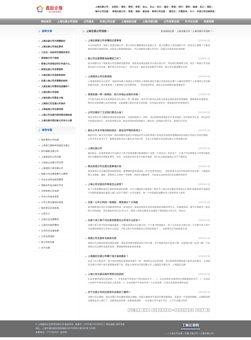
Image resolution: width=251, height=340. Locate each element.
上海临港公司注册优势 (52, 109)
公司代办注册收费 (50, 230)
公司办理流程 (47, 236)
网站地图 (110, 324)
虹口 (202, 7)
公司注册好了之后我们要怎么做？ (106, 112)
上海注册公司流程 (67, 21)
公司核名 (89, 21)
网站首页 (46, 21)
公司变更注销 (171, 21)
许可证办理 (191, 21)
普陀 (188, 7)
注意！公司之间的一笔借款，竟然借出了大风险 (113, 202)
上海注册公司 (183, 31)
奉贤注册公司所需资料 (52, 69)
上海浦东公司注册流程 (100, 76)
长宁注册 (45, 247)
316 (198, 310)
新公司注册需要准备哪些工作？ (104, 58)
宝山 (152, 7)
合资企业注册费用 (50, 219)
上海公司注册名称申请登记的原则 (106, 274)
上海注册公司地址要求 (52, 46)
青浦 (173, 7)
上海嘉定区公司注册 (51, 157)
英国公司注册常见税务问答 (102, 238)
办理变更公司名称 (50, 191)
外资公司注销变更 (205, 11)
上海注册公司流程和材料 (53, 75)
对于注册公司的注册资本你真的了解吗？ (109, 292)
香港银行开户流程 (50, 58)
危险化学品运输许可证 (52, 185)
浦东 (123, 7)
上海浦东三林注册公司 (52, 168)
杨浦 (195, 7)
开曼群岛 (182, 11)
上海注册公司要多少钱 (52, 97)
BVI (192, 11)
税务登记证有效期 (50, 208)
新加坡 (146, 11)
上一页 (141, 310)
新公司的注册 (47, 242)
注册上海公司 (191, 333)
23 (169, 310)
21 (159, 310)
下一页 (205, 310)
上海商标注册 (129, 21)
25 (176, 310)
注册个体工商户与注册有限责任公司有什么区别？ (114, 220)
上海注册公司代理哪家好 (53, 41)
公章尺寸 (45, 213)
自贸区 (115, 7)
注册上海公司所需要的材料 (54, 80)
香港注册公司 (119, 11)
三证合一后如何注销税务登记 (55, 52)
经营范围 (209, 21)
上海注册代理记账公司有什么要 (56, 120)
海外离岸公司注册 (50, 139)
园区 (209, 7)
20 (154, 310)
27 (186, 310)
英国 (130, 11)
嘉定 (166, 7)
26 (181, 310)
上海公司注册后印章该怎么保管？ (106, 184)
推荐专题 (120, 324)
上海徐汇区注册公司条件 (53, 103)
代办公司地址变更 (50, 196)
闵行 (180, 7)
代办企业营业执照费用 (52, 179)
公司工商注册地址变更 (52, 202)
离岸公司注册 (158, 11)
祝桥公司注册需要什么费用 (54, 174)
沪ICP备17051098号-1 (94, 324)
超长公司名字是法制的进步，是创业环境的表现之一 (115, 130)
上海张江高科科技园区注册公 (55, 145)
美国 (137, 11)
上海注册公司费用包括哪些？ (55, 86)
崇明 (130, 7)
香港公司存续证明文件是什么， (56, 63)
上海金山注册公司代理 (52, 162)
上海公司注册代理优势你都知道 (56, 115)
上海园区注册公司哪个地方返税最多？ (108, 256)
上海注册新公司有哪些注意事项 (104, 40)
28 (191, 310)
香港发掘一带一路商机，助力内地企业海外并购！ (114, 94)
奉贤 (137, 7)
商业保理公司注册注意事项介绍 (104, 166)
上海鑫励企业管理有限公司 (51, 324)
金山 (145, 7)
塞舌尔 (172, 11)
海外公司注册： (103, 11)
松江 (159, 7)
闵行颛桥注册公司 (50, 151)
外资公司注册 (107, 21)
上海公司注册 (175, 333)
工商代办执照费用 (50, 225)
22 (164, 310)
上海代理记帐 (150, 21)
